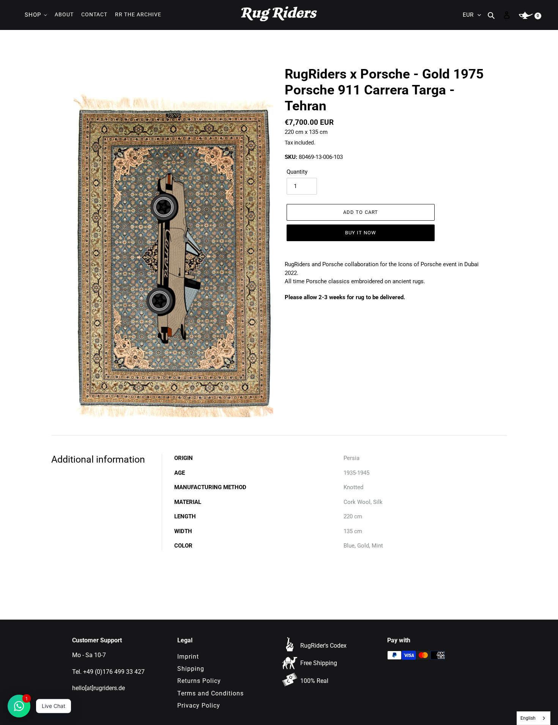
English (528, 718)
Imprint (188, 656)
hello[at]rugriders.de (98, 688)
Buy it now (360, 232)
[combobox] (534, 718)
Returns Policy (199, 680)
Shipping (190, 668)
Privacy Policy (198, 705)
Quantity (297, 171)
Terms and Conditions (210, 693)
